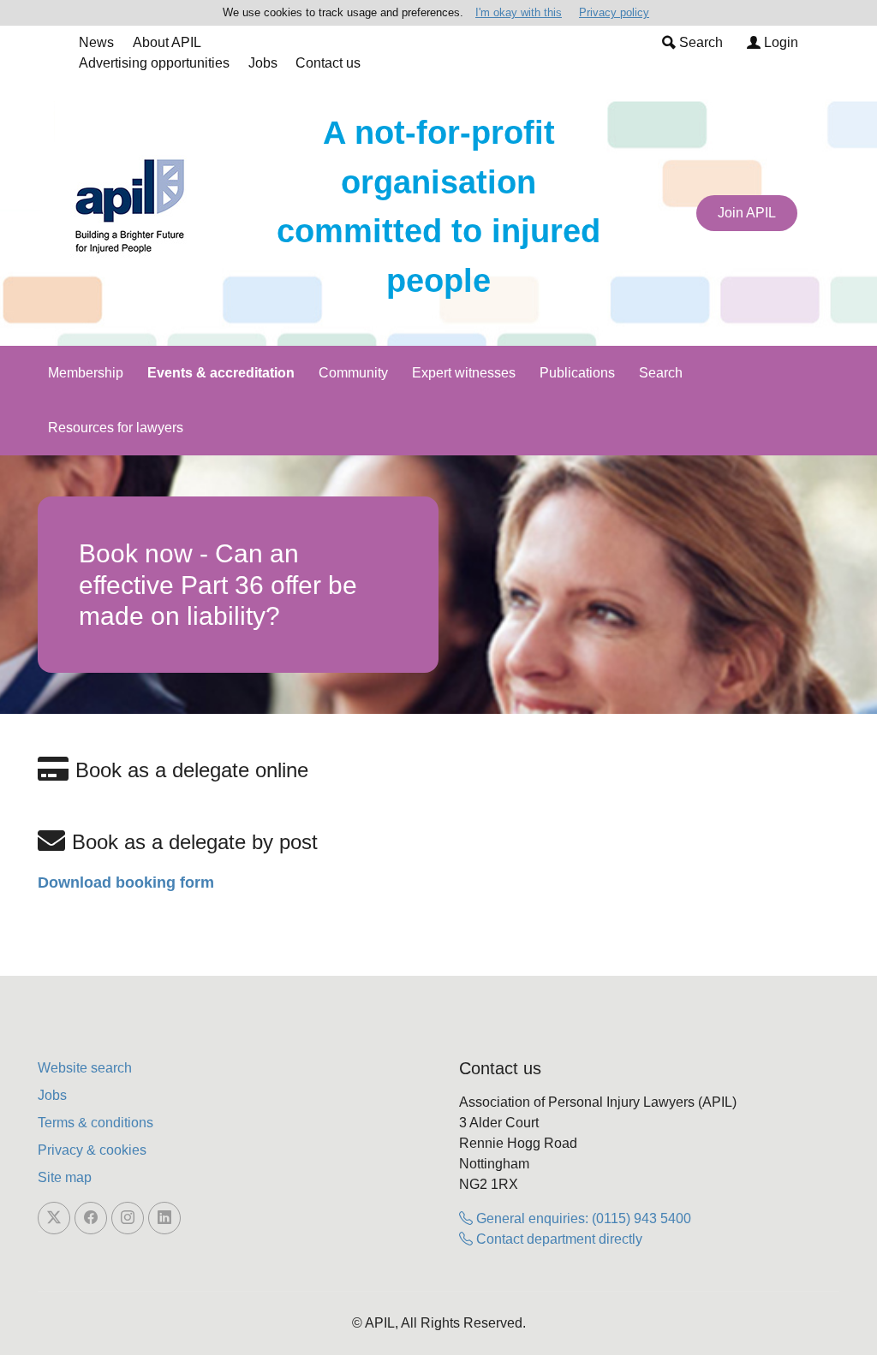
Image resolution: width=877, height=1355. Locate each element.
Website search (85, 1068)
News (96, 42)
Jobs (262, 63)
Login (779, 42)
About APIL (167, 42)
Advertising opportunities (154, 63)
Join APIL (747, 212)
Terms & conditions (95, 1122)
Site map (65, 1177)
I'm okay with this (518, 12)
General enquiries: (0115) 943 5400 (582, 1218)
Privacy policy (614, 12)
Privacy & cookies (92, 1150)
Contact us (328, 63)
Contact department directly (557, 1239)
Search (699, 42)
